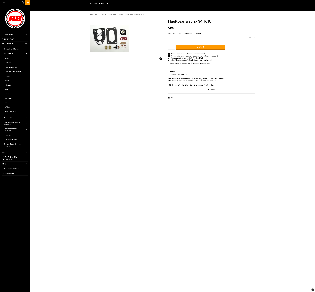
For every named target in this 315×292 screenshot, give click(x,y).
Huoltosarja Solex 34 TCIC (135, 14)
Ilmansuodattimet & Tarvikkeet (11, 130)
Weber (7, 107)
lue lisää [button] (252, 37)
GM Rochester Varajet (13, 72)
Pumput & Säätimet (11, 118)
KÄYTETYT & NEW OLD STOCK (9, 158)
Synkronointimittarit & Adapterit (12, 123)
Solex (7, 94)
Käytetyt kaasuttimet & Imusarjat (12, 145)
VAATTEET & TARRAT (11, 168)
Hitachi (7, 76)
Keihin (7, 80)
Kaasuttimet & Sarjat (11, 49)
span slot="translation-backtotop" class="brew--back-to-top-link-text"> (312, 289)
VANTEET (6, 152)
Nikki (6, 89)
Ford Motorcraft (11, 67)
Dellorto (8, 63)
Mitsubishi (8, 85)
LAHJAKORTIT (8, 173)
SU (6, 103)
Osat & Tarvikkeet (10, 139)
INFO (4, 164)
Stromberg (9, 98)
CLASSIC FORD (8, 34)
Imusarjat (7, 135)
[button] (27, 2)
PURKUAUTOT (8, 39)
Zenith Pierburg (10, 112)
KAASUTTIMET (8, 44)
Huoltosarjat (9, 53)
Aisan (7, 58)
